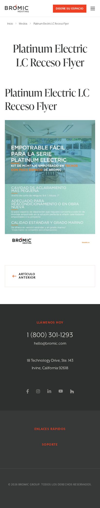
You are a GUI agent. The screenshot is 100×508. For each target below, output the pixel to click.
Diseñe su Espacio (69, 8)
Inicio (10, 23)
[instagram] (38, 391)
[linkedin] (49, 391)
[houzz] (72, 391)
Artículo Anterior (27, 276)
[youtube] (60, 391)
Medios (23, 23)
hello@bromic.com (50, 344)
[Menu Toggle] (92, 8)
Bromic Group (29, 484)
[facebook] (27, 391)
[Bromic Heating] (17, 8)
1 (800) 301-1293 (50, 335)
